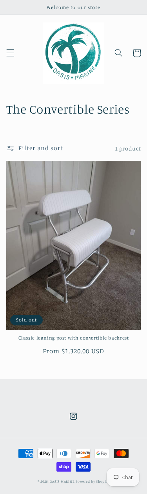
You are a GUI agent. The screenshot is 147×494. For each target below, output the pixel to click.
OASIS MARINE (62, 481)
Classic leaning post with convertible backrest (73, 338)
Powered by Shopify (92, 481)
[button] (10, 53)
